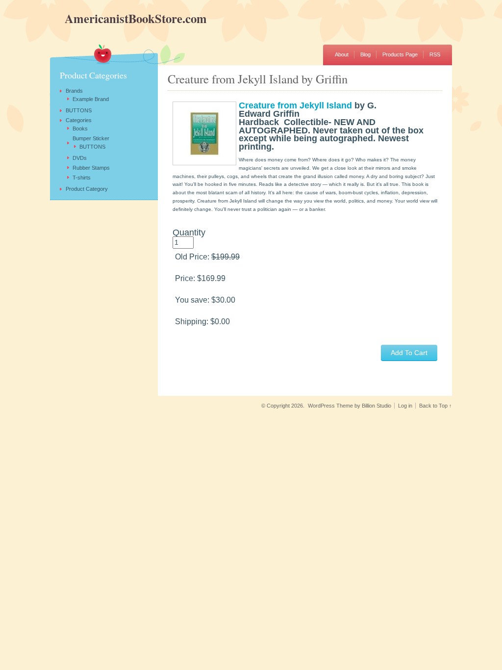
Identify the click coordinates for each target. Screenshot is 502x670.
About (342, 54)
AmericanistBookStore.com (106, 18)
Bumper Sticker (91, 138)
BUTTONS (79, 110)
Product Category (87, 189)
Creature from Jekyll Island (295, 105)
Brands (74, 91)
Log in (405, 406)
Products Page (400, 54)
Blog (365, 54)
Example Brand (91, 99)
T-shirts (82, 177)
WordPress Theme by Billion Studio (349, 406)
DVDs (80, 158)
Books (80, 128)
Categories (79, 120)
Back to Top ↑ (435, 406)
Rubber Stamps (91, 168)
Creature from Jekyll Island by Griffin (258, 79)
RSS (434, 54)
